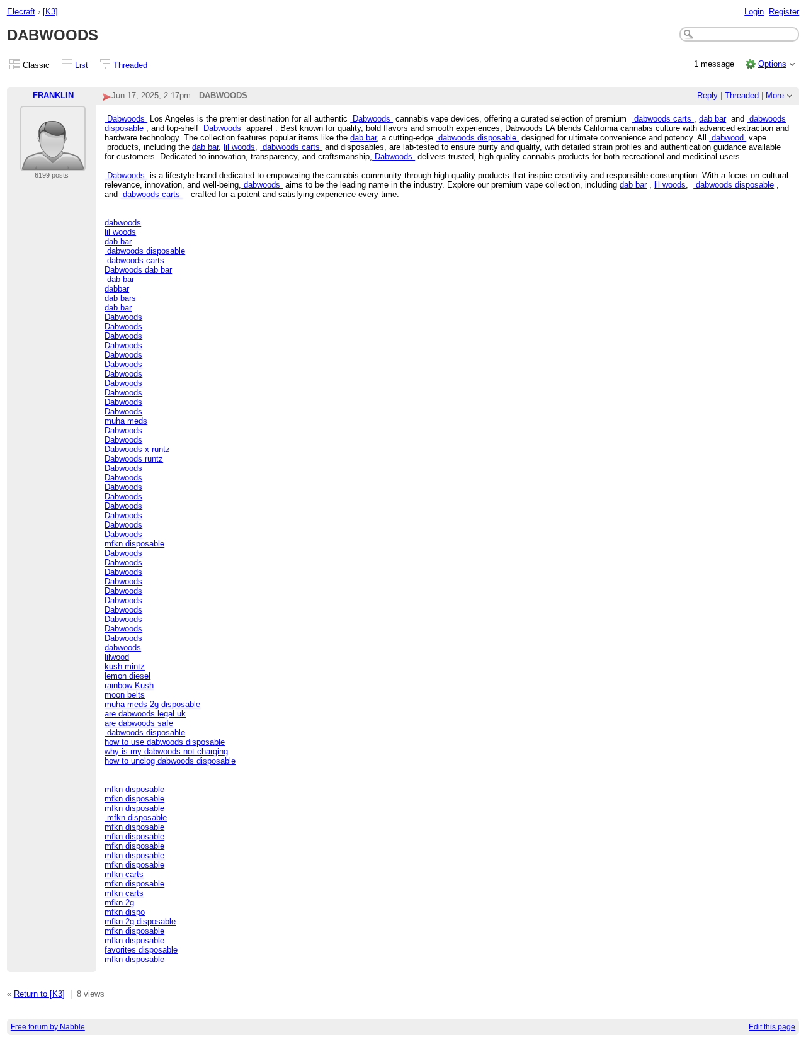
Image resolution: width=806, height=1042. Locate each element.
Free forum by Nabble (48, 1026)
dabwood (727, 137)
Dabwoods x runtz (137, 449)
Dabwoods (126, 118)
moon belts (125, 694)
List (81, 65)
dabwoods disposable (477, 137)
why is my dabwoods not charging (166, 751)
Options (772, 64)
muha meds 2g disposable (152, 704)
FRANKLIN (53, 95)
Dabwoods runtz (134, 458)
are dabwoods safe (139, 723)
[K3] (50, 11)
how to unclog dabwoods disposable (170, 761)
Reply (707, 95)
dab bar (712, 118)
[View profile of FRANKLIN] (53, 163)
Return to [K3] (39, 994)
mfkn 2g (119, 902)
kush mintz (125, 666)
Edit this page (772, 1026)
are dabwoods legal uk (145, 713)
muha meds (126, 421)
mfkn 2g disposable (140, 921)
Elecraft (21, 11)
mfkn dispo (125, 912)
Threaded (130, 65)
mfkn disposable (134, 543)
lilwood (117, 657)
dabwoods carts (663, 118)
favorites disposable (141, 949)
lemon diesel (127, 676)
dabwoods (262, 185)
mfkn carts (124, 874)
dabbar (117, 288)
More (775, 95)
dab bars (120, 298)
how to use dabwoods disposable (165, 742)
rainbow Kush (129, 685)
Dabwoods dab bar (138, 270)
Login (754, 11)
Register (784, 11)
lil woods (239, 147)
